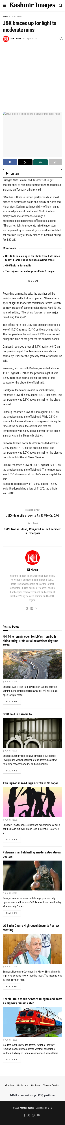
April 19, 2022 (33, 38)
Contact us (22, 1085)
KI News (17, 38)
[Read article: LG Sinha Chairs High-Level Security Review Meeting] (32, 949)
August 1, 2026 (10, 967)
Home (5, 16)
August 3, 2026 (10, 682)
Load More (32, 281)
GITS (50, 1108)
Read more (13, 701)
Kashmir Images (27, 1108)
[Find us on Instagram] (33, 1115)
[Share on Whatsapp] (40, 162)
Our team (35, 1085)
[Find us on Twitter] (28, 1115)
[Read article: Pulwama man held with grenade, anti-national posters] (32, 875)
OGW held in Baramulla (18, 265)
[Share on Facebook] (10, 162)
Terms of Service (51, 1085)
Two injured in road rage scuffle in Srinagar (30, 271)
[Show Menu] (4, 5)
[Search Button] (60, 5)
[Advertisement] (32, 76)
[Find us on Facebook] (24, 1115)
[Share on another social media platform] (55, 162)
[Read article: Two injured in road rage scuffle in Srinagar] (32, 802)
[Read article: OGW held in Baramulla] (32, 733)
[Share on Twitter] (25, 162)
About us (9, 1085)
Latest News (16, 16)
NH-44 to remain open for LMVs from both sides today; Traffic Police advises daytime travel (30, 641)
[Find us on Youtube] (38, 1115)
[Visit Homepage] (32, 5)
